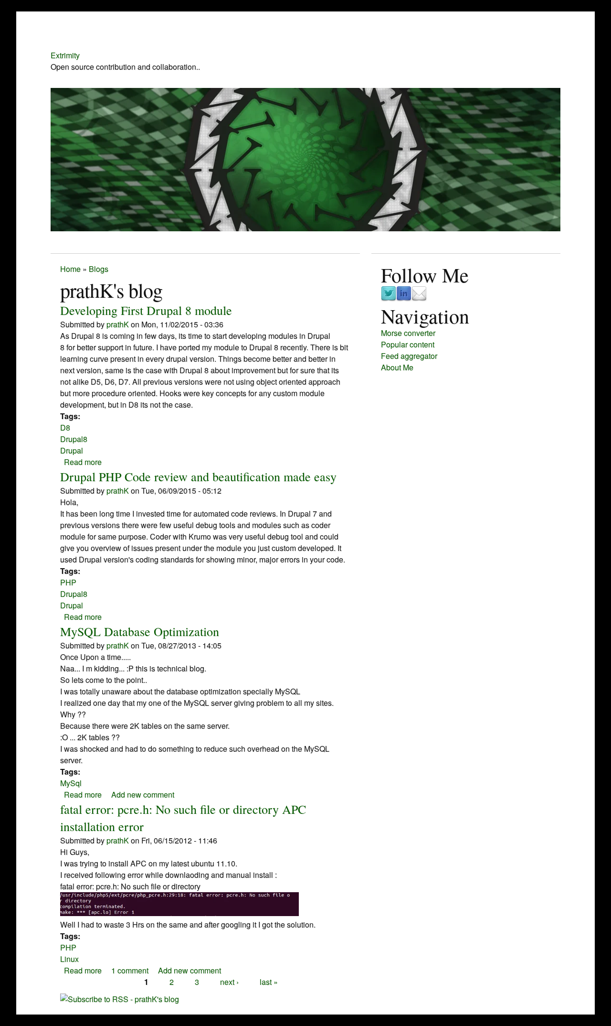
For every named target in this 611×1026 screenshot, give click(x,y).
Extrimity (65, 55)
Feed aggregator (409, 355)
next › (229, 981)
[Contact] (419, 298)
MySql (71, 783)
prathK (117, 324)
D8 (65, 427)
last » (269, 981)
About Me (397, 367)
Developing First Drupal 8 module (146, 310)
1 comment (129, 970)
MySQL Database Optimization (139, 631)
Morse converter (408, 332)
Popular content (407, 344)
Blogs (98, 268)
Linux (69, 958)
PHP (68, 582)
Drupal (71, 450)
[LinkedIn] (403, 298)
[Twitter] (388, 298)
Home (70, 268)
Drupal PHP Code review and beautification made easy (198, 476)
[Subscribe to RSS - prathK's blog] (119, 999)
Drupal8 (73, 438)
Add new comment (142, 794)
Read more (83, 461)
